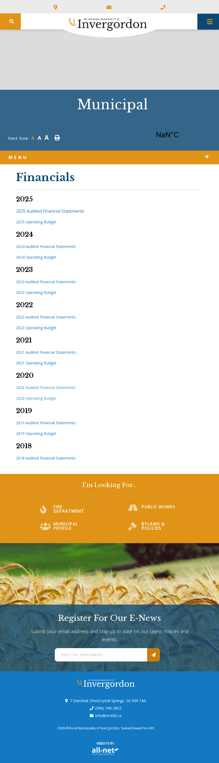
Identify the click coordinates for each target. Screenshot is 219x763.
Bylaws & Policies (153, 526)
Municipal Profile (65, 526)
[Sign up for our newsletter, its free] (153, 654)
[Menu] (208, 22)
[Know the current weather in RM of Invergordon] (175, 136)
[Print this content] (57, 138)
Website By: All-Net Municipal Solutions (105, 751)
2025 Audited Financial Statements (50, 211)
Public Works (158, 507)
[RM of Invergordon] (88, 22)
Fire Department (68, 509)
